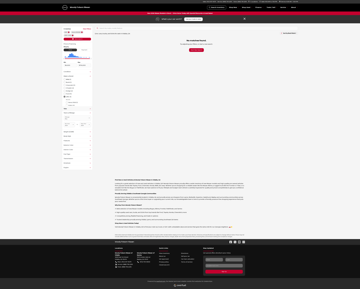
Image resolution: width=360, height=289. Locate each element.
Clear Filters (87, 29)
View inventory (164, 253)
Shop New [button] (233, 7)
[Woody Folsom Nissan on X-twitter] (234, 242)
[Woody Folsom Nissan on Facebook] (230, 242)
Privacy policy (164, 262)
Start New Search (196, 50)
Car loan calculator (187, 259)
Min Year (67, 123)
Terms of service (186, 262)
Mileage (67, 117)
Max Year (83, 123)
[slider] (64, 59)
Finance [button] (258, 7)
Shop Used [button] (246, 7)
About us (162, 256)
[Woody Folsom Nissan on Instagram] (243, 242)
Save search (78, 39)
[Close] (244, 19)
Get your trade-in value (193, 19)
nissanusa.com (164, 265)
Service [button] (283, 7)
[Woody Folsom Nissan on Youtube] (238, 242)
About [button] (293, 7)
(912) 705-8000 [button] (145, 262)
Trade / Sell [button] (271, 7)
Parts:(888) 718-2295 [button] (125, 267)
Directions (184, 253)
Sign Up (224, 271)
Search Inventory (217, 7)
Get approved (164, 259)
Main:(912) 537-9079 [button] (124, 262)
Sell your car (185, 256)
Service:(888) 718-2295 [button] (125, 264)
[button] (253, 1)
